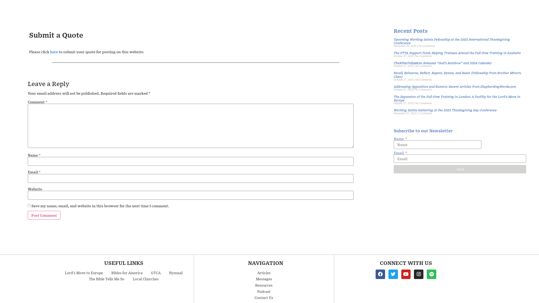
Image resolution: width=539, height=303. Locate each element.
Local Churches (146, 278)
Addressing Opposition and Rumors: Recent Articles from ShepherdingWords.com (455, 86)
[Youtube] (406, 274)
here (54, 51)
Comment (37, 102)
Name (34, 155)
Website (35, 189)
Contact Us (264, 297)
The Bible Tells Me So (106, 278)
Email (34, 172)
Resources (263, 285)
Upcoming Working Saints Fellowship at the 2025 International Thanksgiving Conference (452, 41)
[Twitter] (393, 274)
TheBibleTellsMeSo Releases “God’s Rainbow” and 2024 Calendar (443, 63)
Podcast (264, 291)
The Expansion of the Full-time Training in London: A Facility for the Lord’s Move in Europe (457, 98)
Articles (264, 272)
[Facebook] (380, 274)
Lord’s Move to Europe (84, 272)
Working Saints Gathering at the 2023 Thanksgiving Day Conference (445, 110)
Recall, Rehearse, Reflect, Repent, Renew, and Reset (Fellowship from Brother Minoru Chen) (457, 74)
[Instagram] (418, 274)
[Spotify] (431, 274)
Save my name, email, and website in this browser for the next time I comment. (100, 205)
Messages (264, 278)
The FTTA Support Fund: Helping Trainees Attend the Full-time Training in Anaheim (457, 52)
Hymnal (176, 272)
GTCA (156, 272)
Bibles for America (127, 272)
